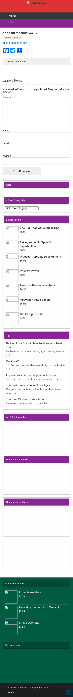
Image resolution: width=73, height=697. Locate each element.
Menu (11, 22)
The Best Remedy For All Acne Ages (28, 385)
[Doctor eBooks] (36, 2)
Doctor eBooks (13, 37)
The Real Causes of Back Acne (25, 399)
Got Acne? (12, 361)
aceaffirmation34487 (15, 42)
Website (7, 155)
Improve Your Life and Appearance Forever (32, 375)
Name (7, 130)
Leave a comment (16, 61)
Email (7, 143)
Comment (9, 97)
